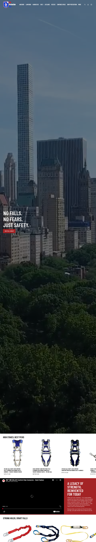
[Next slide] (91, 457)
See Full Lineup (9, 231)
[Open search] (85, 4)
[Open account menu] (88, 4)
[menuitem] (79, 5)
